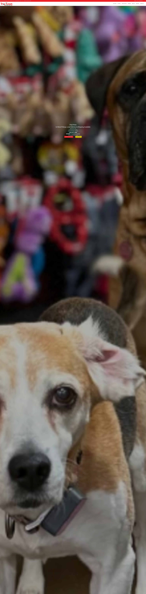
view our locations (68, 136)
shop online (78, 136)
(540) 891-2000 (73, 132)
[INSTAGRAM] (136, 1)
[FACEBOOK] (135, 1)
